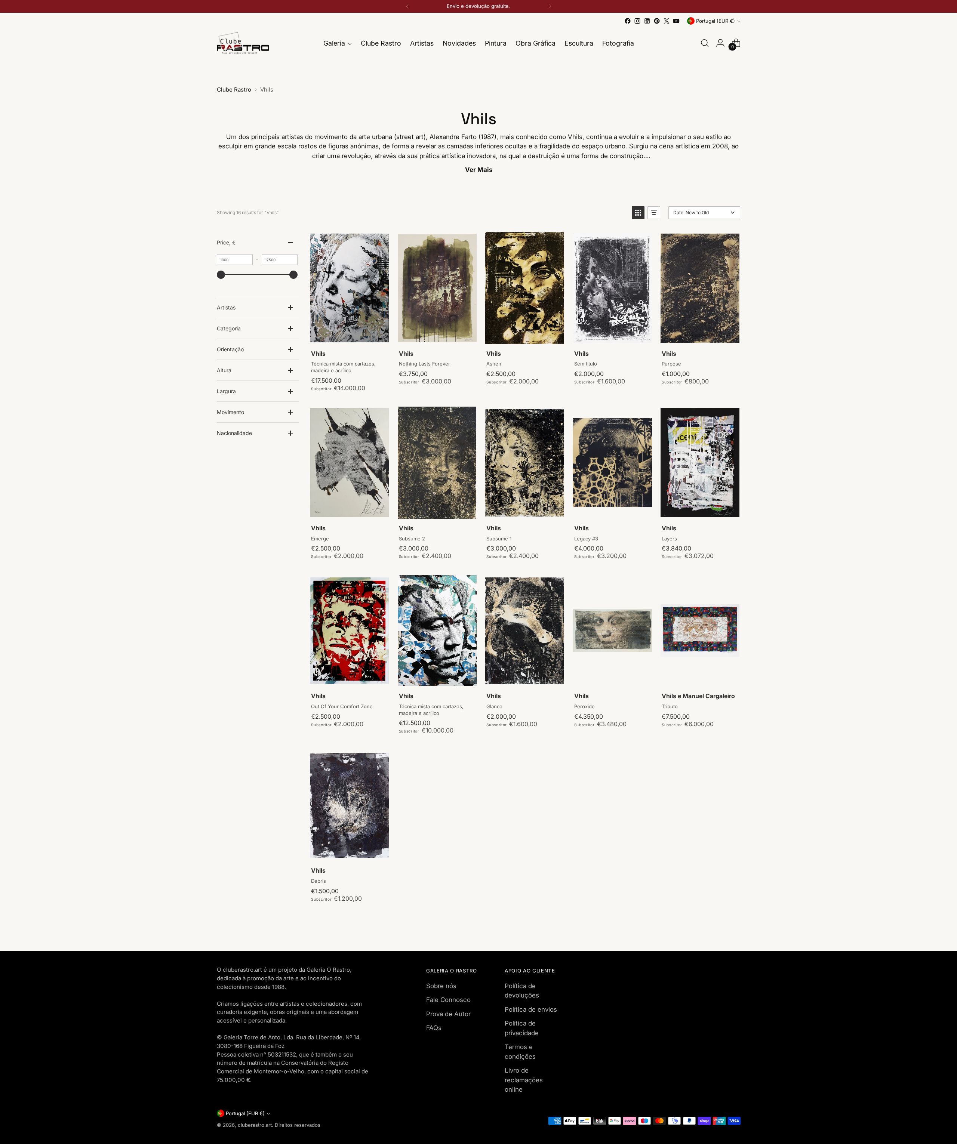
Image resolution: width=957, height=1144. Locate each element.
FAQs (433, 1028)
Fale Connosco (448, 999)
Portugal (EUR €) (715, 21)
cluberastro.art (255, 1125)
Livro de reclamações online (524, 1080)
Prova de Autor (448, 1014)
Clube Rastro (234, 89)
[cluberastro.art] (243, 43)
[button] (638, 212)
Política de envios (531, 1009)
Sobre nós (441, 986)
